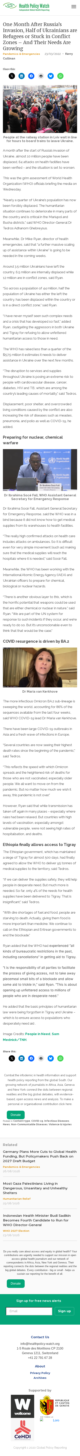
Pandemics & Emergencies (21, 53)
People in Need (37, 1034)
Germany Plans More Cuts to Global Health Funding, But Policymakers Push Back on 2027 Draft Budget (40, 1156)
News (6, 1124)
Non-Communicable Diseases (29, 1124)
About (40, 1366)
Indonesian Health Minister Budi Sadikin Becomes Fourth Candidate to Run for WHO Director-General (37, 1220)
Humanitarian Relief (16, 1198)
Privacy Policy (40, 1373)
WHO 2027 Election (16, 1230)
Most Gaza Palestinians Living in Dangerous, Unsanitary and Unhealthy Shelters (35, 1188)
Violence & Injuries (60, 1124)
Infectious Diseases (56, 1121)
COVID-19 (37, 1121)
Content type (21, 1121)
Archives (40, 1378)
